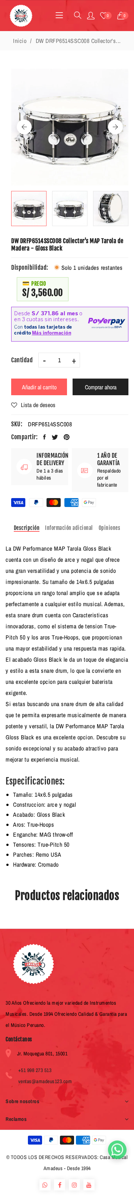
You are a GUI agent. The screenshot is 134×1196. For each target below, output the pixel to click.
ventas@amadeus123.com (45, 1081)
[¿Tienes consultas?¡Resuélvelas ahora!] (117, 1149)
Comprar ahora (101, 387)
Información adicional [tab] (69, 528)
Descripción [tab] (27, 528)
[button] (123, 15)
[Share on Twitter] (55, 437)
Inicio (19, 41)
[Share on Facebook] (44, 437)
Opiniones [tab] (110, 528)
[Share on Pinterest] (67, 437)
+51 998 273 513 (35, 1070)
